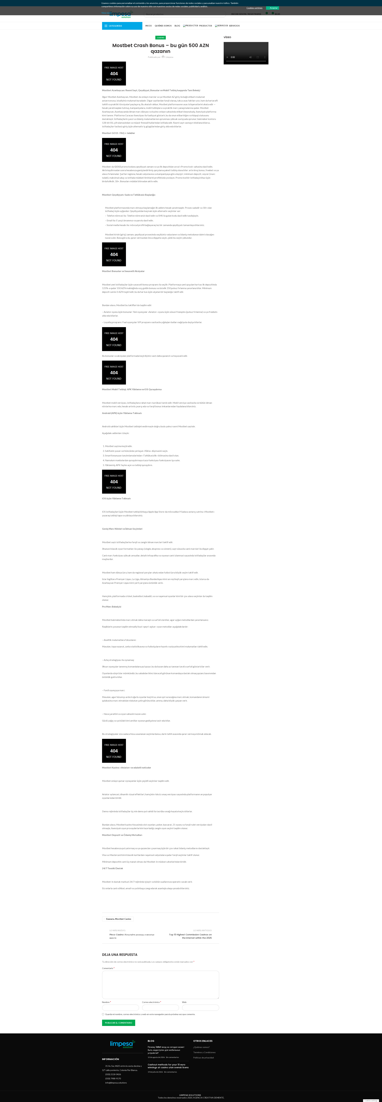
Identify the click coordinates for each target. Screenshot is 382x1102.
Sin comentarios (172, 1057)
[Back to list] (160, 934)
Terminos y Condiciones (204, 1052)
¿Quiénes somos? (201, 1047)
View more (106, 13)
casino (160, 37)
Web (184, 1002)
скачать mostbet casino (118, 919)
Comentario (108, 968)
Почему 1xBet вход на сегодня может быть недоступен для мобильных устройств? (166, 1050)
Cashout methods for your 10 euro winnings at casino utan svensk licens (168, 1066)
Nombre (106, 1002)
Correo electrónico (151, 1002)
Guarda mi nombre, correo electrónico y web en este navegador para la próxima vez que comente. (150, 1014)
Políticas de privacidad (203, 1057)
